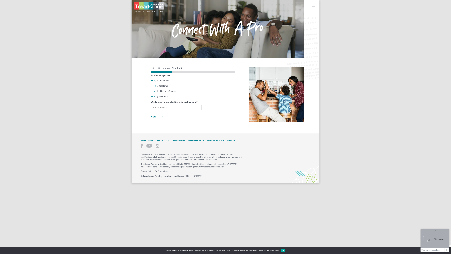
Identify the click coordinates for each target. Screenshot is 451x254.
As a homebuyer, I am (161, 75)
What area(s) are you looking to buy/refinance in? (174, 102)
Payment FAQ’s (196, 140)
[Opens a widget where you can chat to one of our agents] (435, 240)
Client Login (178, 140)
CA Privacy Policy (162, 171)
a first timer (162, 85)
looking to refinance (166, 91)
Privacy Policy (147, 171)
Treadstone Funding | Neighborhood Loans (149, 7)
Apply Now (147, 140)
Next (153, 117)
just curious (162, 96)
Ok (283, 250)
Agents (231, 140)
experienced (163, 80)
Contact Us (162, 140)
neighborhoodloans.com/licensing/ (155, 166)
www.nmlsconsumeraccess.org (210, 166)
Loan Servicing (215, 140)
